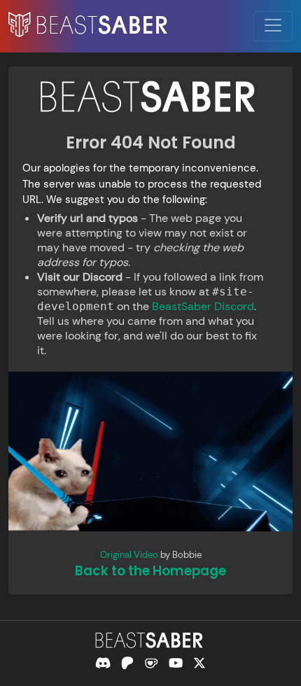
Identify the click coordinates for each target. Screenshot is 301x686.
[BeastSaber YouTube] (176, 663)
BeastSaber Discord (203, 306)
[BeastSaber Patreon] (127, 663)
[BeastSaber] (150, 640)
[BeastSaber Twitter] (199, 663)
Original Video (129, 555)
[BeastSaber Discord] (103, 663)
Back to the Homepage (150, 570)
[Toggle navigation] (273, 26)
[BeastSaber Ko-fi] (151, 663)
